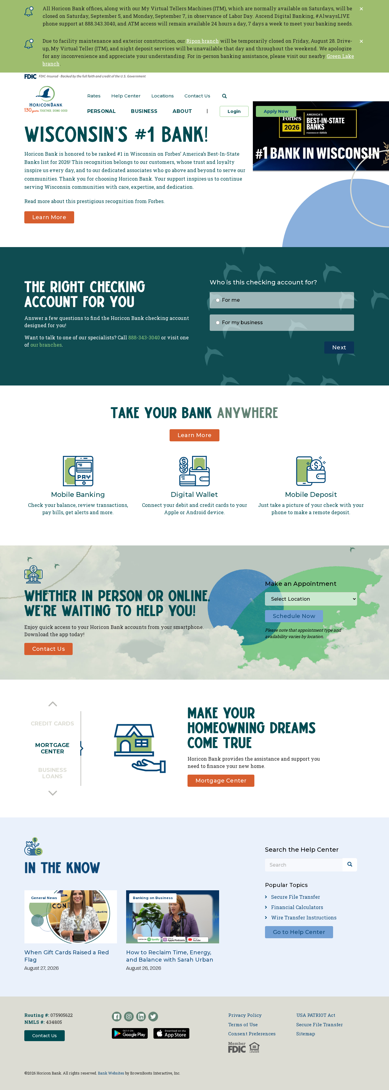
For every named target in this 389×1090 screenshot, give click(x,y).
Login (238, 111)
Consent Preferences (252, 1034)
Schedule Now (294, 616)
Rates (94, 96)
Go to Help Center (299, 932)
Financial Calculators (297, 907)
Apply (276, 111)
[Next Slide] (52, 793)
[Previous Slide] (52, 704)
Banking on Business (153, 898)
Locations (162, 96)
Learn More (49, 217)
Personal (101, 111)
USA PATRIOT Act (315, 1015)
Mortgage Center (221, 780)
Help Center (126, 96)
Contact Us (197, 96)
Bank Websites (111, 1073)
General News (44, 898)
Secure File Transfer (295, 897)
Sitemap (305, 1034)
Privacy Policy (245, 1015)
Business (144, 111)
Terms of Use (243, 1024)
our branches (46, 344)
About (182, 111)
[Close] (361, 9)
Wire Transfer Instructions (303, 917)
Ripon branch (202, 41)
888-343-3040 (144, 337)
